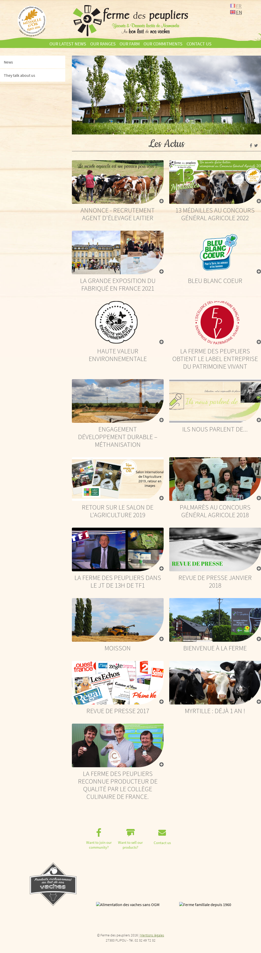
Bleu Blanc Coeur (215, 280)
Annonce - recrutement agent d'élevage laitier (118, 214)
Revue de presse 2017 (117, 711)
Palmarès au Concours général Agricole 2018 (215, 511)
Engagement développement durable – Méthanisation (117, 437)
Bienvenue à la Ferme (215, 648)
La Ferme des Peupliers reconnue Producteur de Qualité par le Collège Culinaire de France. (118, 785)
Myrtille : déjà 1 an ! (215, 711)
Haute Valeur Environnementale (118, 355)
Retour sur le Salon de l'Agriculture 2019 (117, 511)
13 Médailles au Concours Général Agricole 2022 (215, 214)
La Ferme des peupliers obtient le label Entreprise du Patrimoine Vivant (215, 358)
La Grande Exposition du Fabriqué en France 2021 (117, 284)
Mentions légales (152, 935)
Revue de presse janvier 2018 (215, 581)
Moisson (118, 648)
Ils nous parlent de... (215, 429)
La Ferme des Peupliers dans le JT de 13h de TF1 (117, 581)
